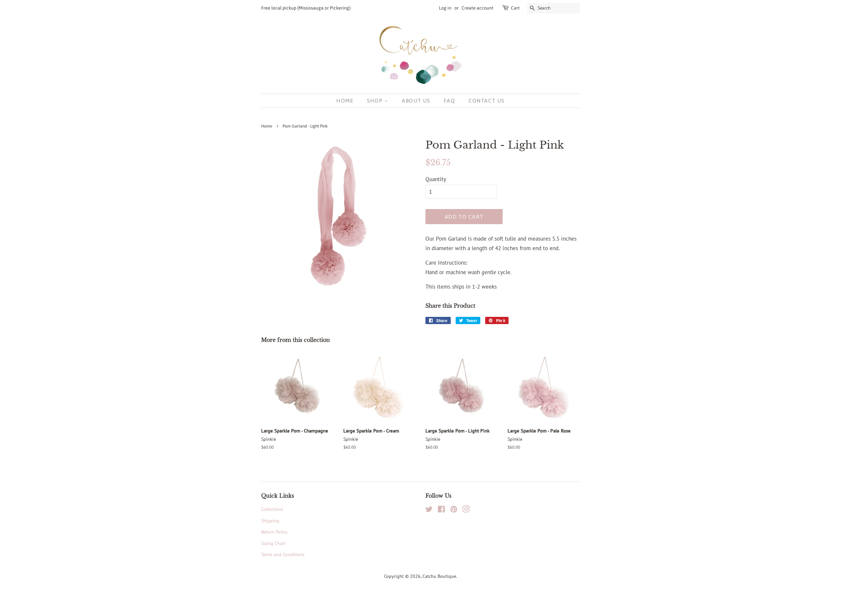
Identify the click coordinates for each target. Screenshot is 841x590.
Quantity (435, 179)
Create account (477, 8)
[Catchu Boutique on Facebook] (441, 510)
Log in (445, 8)
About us (416, 101)
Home (344, 101)
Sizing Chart (273, 543)
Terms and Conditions (283, 554)
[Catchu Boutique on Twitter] (429, 510)
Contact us (486, 101)
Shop (375, 101)
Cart (515, 8)
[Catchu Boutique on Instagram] (465, 510)
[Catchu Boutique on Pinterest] (453, 510)
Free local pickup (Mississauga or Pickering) (306, 8)
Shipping (270, 520)
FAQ (449, 101)
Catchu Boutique (439, 576)
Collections (272, 509)
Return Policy (274, 532)
